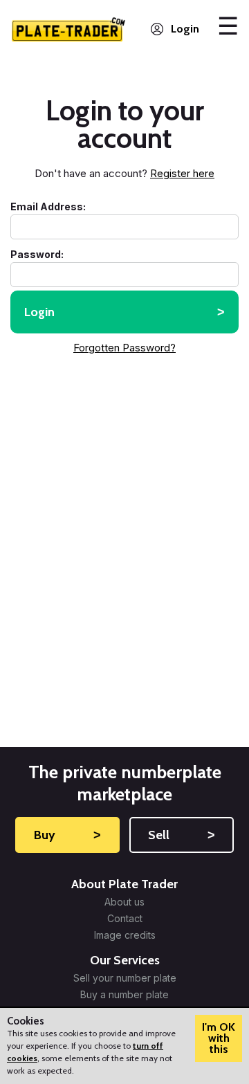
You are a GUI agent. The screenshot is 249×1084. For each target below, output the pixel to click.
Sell (182, 835)
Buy (68, 835)
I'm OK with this (218, 1038)
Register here (182, 173)
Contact (124, 919)
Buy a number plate (124, 995)
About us (124, 902)
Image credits (125, 935)
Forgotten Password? (124, 347)
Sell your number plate (124, 978)
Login (185, 28)
